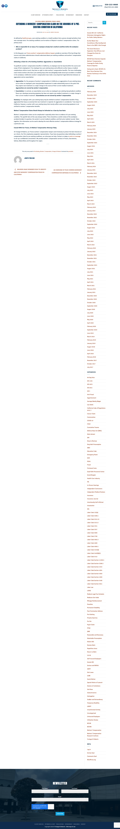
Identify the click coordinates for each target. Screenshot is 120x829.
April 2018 (90, 354)
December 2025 (92, 95)
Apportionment (91, 398)
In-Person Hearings (93, 485)
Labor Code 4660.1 (92, 546)
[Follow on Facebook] (2, 5)
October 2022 (91, 221)
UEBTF (89, 706)
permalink (70, 151)
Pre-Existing (38, 21)
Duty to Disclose (92, 441)
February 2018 (91, 357)
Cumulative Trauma (93, 427)
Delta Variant (91, 434)
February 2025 (91, 126)
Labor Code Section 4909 (94, 577)
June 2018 (90, 350)
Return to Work (91, 652)
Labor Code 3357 (92, 529)
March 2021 (91, 285)
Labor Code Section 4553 (94, 567)
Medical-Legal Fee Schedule (95, 594)
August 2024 (91, 146)
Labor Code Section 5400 (94, 580)
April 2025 (90, 119)
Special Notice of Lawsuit (94, 682)
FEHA (88, 461)
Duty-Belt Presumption (94, 444)
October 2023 (91, 180)
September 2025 (92, 102)
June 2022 (90, 234)
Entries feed (90, 753)
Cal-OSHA (90, 405)
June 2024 (90, 153)
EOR (88, 458)
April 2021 (90, 282)
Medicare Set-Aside (93, 597)
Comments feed (92, 756)
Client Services (35, 15)
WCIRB (89, 727)
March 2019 (91, 337)
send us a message (74, 136)
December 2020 (92, 296)
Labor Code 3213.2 (92, 522)
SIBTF (89, 669)
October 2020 (91, 302)
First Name (45, 788)
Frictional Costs (92, 468)
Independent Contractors (94, 489)
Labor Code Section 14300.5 (95, 560)
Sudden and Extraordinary (95, 699)
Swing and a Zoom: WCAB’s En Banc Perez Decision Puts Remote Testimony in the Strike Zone (96, 72)
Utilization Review (92, 720)
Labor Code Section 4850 (94, 574)
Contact (86, 15)
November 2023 (92, 177)
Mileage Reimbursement (94, 601)
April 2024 (90, 160)
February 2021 (91, 289)
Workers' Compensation (46, 21)
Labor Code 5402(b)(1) (94, 553)
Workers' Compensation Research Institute (94, 735)
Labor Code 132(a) (92, 512)
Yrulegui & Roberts (56, 21)
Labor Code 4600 (92, 543)
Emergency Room (92, 455)
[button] (97, 6)
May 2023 (90, 197)
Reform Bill (90, 642)
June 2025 (90, 112)
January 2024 (91, 170)
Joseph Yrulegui (54, 32)
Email (60, 797)
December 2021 (92, 255)
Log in (89, 749)
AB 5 (88, 391)
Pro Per (89, 621)
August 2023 (91, 187)
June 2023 (90, 194)
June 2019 (90, 333)
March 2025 (91, 122)
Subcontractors (91, 693)
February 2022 (91, 248)
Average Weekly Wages (94, 401)
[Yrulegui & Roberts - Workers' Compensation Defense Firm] (60, 6)
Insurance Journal (92, 499)
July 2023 (90, 190)
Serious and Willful (93, 665)
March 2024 (91, 163)
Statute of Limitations (93, 686)
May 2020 (90, 319)
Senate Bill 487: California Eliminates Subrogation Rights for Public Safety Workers (96, 35)
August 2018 (91, 347)
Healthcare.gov (26, 38)
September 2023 (92, 183)
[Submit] (104, 22)
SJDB (88, 676)
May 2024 (90, 156)
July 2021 (90, 272)
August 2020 (91, 309)
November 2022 (92, 217)
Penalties (90, 604)
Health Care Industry (93, 478)
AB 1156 (89, 381)
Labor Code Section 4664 (94, 570)
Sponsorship (70, 15)
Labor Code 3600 (92, 533)
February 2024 (91, 166)
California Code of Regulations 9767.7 (96, 409)
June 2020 (90, 316)
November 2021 (92, 258)
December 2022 (92, 214)
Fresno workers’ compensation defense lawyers (41, 53)
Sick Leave (90, 672)
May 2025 (90, 115)
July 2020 (90, 313)
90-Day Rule (91, 377)
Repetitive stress (92, 648)
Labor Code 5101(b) (93, 550)
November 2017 (92, 360)
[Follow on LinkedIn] (6, 5)
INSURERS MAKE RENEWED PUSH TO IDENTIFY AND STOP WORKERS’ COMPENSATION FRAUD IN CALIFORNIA (30, 172)
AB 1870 (89, 384)
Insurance (90, 495)
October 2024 (91, 139)
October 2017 (91, 364)
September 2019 (92, 330)
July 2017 (90, 367)
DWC (88, 448)
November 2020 (92, 299)
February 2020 (91, 326)
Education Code (92, 451)
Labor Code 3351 (92, 526)
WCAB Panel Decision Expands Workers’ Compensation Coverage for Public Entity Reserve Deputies (96, 62)
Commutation (91, 417)
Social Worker (91, 679)
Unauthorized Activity (93, 710)
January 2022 (91, 251)
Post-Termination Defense (95, 611)
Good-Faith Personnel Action (95, 472)
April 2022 (90, 241)
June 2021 (90, 275)
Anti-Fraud (90, 394)
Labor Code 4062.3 (92, 540)
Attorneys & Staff (47, 15)
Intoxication (90, 505)
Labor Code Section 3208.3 (95, 563)
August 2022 (91, 228)
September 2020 (92, 306)
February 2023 (91, 207)
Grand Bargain (91, 475)
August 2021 (91, 268)
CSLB (88, 424)
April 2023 (90, 200)
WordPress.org (91, 760)
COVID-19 (90, 421)
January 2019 (91, 343)
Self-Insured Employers (94, 659)
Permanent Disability (93, 608)
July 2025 (90, 109)
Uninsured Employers (93, 716)
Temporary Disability (93, 703)
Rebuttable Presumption (94, 638)
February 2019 (91, 340)
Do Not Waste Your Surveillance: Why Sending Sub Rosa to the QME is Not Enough (96, 43)
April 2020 (90, 323)
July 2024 (90, 149)
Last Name (75, 788)
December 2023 (92, 173)
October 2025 (91, 98)
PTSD (88, 628)
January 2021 (91, 292)
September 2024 (92, 143)
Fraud (89, 465)
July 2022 (90, 231)
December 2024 (92, 132)
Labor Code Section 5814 (94, 584)
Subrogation (90, 696)
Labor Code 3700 (92, 536)
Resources (79, 15)
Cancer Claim (91, 414)
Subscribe (60, 813)
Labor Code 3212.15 (93, 519)
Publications (60, 15)
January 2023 (91, 211)
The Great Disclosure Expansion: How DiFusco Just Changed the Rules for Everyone (96, 52)
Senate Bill (90, 662)
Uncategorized (91, 713)
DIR (88, 438)
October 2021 (91, 262)
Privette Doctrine (92, 618)
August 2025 (91, 105)
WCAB (89, 723)
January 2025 (91, 129)
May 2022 (90, 238)
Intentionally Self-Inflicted (95, 502)
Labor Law (90, 587)
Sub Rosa (90, 689)
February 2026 (91, 92)
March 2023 (91, 204)
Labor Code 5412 (92, 557)
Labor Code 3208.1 (92, 516)
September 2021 (92, 265)
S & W (89, 655)
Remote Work (91, 645)
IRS (88, 509)
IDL (88, 482)
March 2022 (91, 245)
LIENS (89, 591)
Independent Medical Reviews (96, 492)
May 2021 (90, 279)
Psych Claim (91, 625)
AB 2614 (89, 388)
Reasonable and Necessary (95, 635)
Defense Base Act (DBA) (94, 431)
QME (88, 631)
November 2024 (92, 136)
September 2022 (92, 224)
